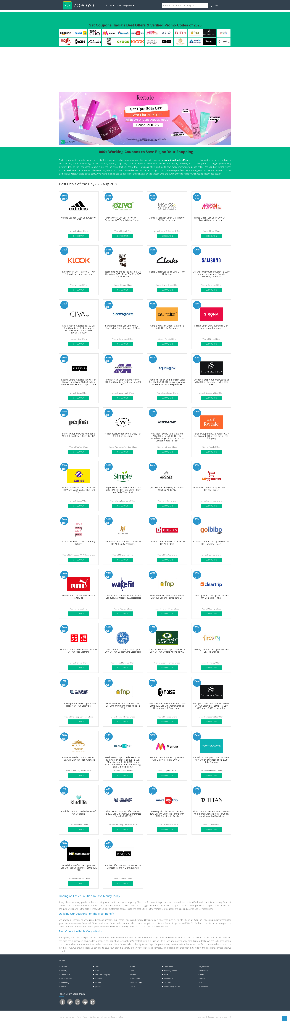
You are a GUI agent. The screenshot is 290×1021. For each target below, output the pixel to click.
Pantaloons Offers (214, 770)
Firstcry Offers (215, 663)
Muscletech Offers (126, 393)
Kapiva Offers (82, 393)
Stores (109, 5)
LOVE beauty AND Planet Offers (82, 555)
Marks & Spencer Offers (170, 231)
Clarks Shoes (94, 41)
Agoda (223, 32)
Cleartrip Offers (214, 609)
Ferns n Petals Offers (170, 609)
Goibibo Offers (215, 555)
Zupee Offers (82, 501)
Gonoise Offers (170, 717)
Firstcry (64, 970)
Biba (181, 32)
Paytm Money (195, 41)
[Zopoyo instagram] (77, 1002)
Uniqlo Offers (82, 663)
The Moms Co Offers (126, 663)
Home (61, 1017)
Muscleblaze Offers (82, 878)
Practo (132, 966)
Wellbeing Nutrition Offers (126, 447)
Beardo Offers (126, 285)
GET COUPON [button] (78, 236)
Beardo (109, 41)
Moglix (66, 41)
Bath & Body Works (172, 986)
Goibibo (64, 966)
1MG (97, 966)
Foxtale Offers (214, 447)
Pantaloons (168, 966)
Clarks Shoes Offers (170, 285)
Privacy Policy (82, 1017)
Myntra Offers (170, 770)
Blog (121, 1017)
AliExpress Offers (215, 501)
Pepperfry (65, 982)
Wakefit (133, 974)
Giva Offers (82, 339)
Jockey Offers (170, 501)
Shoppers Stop (209, 32)
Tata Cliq (94, 32)
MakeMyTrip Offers (170, 824)
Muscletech (203, 986)
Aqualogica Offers (170, 393)
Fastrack (201, 978)
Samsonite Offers (126, 339)
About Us (70, 1017)
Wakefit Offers (126, 609)
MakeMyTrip (137, 32)
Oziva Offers (126, 231)
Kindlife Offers (82, 824)
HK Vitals (167, 982)
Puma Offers (82, 609)
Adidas (63, 986)
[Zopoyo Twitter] (70, 1002)
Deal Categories (125, 5)
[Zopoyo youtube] (92, 1002)
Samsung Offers (214, 285)
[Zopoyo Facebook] (62, 1002)
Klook (137, 41)
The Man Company (102, 974)
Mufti (166, 974)
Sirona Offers (214, 339)
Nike (97, 970)
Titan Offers (214, 824)
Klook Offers (82, 285)
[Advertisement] (145, 69)
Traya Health (209, 41)
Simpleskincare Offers (126, 501)
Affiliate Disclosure (109, 1017)
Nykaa (152, 32)
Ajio (166, 32)
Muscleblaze (135, 978)
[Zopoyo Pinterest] (85, 1002)
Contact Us (94, 1017)
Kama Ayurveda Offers (82, 770)
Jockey (97, 986)
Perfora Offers (82, 447)
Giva (224, 41)
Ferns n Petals (195, 32)
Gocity (201, 974)
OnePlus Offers (170, 555)
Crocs (123, 41)
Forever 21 (168, 978)
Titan (200, 982)
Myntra (109, 32)
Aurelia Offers (170, 339)
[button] (72, 118)
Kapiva (166, 41)
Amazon (65, 32)
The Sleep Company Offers (82, 717)
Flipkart (80, 32)
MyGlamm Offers (126, 555)
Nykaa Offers (214, 231)
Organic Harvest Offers (170, 663)
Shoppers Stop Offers (215, 393)
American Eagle (136, 982)
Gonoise (80, 41)
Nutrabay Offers (170, 447)
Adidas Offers (82, 231)
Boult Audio (203, 970)
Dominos (123, 32)
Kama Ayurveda (170, 970)
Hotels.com (65, 974)
